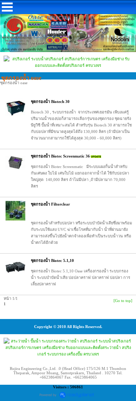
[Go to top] (123, 300)
